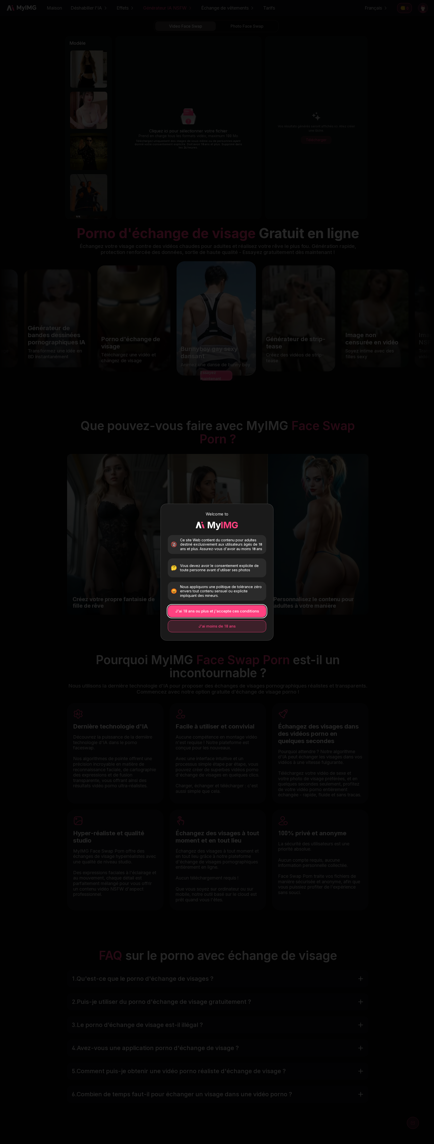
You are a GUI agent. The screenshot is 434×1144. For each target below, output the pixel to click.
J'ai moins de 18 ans (217, 626)
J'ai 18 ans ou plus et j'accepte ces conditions (217, 611)
